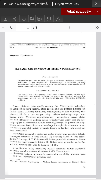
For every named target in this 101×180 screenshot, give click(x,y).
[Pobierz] (5, 18)
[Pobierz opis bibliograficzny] (39, 19)
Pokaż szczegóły (78, 11)
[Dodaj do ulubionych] (24, 18)
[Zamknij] (96, 3)
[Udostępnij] (14, 18)
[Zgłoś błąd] (58, 18)
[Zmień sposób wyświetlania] (32, 18)
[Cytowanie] (49, 18)
